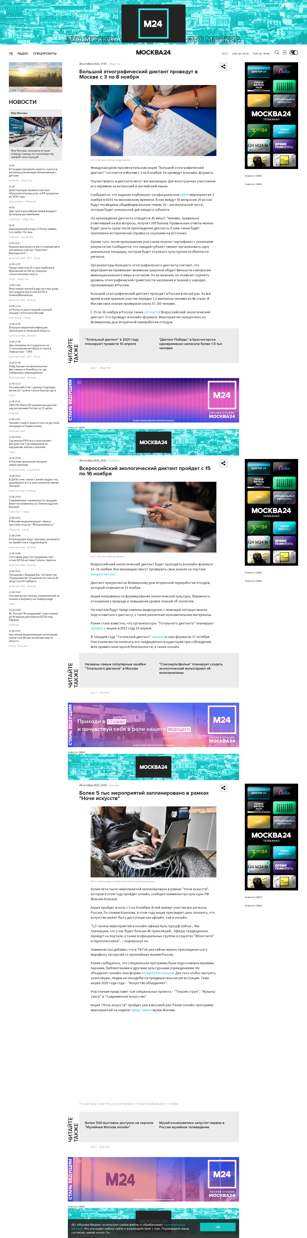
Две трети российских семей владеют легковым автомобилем (33, 212)
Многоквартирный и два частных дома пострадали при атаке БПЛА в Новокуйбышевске (33, 292)
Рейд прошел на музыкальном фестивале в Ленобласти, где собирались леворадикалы (28, 369)
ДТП (29, 258)
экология (104, 692)
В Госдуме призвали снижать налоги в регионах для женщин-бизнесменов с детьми (33, 172)
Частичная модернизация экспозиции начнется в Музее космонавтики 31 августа (33, 638)
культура (22, 646)
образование (16, 201)
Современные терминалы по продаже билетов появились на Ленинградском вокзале (33, 503)
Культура (114, 785)
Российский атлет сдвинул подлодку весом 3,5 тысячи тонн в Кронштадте (32, 388)
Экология (114, 461)
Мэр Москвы (19, 113)
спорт (12, 279)
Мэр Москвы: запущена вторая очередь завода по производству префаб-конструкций (32, 154)
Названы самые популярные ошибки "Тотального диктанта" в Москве (115, 666)
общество (26, 180)
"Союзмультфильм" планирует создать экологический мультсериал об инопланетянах (191, 668)
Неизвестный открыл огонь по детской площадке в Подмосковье (34, 424)
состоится (152, 312)
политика (14, 180)
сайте (184, 194)
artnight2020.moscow (157, 973)
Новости (23, 102)
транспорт (15, 219)
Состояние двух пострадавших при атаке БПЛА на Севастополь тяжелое (32, 558)
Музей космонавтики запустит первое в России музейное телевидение (191, 1125)
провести (98, 628)
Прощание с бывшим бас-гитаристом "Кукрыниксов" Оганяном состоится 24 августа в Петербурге (33, 578)
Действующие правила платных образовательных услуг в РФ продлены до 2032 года (34, 193)
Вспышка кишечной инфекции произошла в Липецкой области (29, 329)
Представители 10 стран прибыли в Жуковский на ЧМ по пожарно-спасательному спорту (31, 271)
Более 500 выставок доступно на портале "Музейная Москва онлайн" (119, 1125)
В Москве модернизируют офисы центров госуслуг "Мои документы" (31, 523)
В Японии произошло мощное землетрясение (28, 463)
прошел (158, 636)
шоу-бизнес (27, 237)
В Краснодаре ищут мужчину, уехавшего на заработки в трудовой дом (34, 540)
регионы (31, 300)
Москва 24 (153, 52)
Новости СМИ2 (76, 427)
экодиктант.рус (103, 574)
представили (141, 1010)
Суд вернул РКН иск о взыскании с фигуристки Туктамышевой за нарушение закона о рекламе (30, 444)
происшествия (17, 258)
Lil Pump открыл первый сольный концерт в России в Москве (30, 311)
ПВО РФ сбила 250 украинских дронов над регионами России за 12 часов (32, 406)
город (36, 258)
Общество (115, 64)
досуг (94, 368)
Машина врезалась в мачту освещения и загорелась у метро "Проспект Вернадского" (34, 250)
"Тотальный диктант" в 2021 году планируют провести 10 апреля (112, 341)
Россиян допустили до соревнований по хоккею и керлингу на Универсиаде (34, 597)
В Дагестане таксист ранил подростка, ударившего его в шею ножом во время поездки (33, 482)
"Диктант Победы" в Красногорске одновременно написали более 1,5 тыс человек (190, 343)
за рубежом (33, 470)
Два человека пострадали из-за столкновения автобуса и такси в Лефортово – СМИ (30, 348)
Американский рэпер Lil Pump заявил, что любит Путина (33, 230)
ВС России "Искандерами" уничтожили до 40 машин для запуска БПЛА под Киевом (33, 617)
